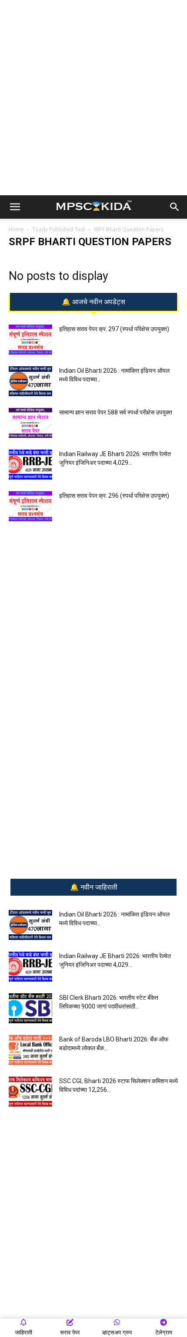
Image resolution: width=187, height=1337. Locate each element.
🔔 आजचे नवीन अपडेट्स (93, 302)
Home (16, 229)
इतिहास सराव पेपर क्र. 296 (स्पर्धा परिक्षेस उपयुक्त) (114, 495)
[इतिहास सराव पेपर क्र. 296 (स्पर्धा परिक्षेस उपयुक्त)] (30, 506)
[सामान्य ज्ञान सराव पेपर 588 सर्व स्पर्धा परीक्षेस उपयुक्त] (30, 423)
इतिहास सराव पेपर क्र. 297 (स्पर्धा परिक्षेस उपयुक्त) (114, 328)
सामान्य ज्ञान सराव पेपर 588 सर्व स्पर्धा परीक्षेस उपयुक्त (115, 412)
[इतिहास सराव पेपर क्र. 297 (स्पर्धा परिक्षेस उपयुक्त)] (30, 340)
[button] (15, 207)
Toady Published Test (58, 229)
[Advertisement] (93, 97)
